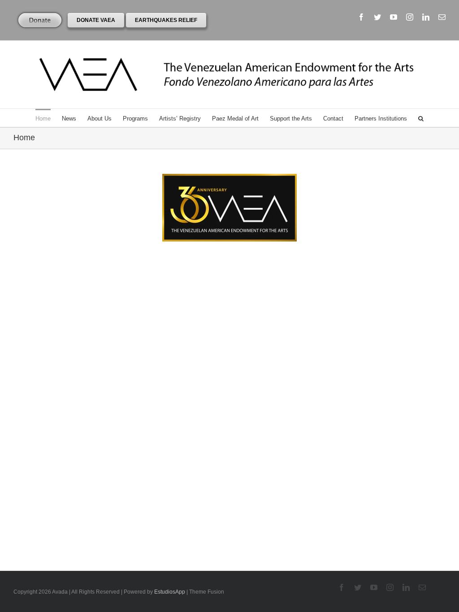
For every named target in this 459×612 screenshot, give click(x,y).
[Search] (421, 118)
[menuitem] (48, 118)
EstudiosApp (169, 592)
